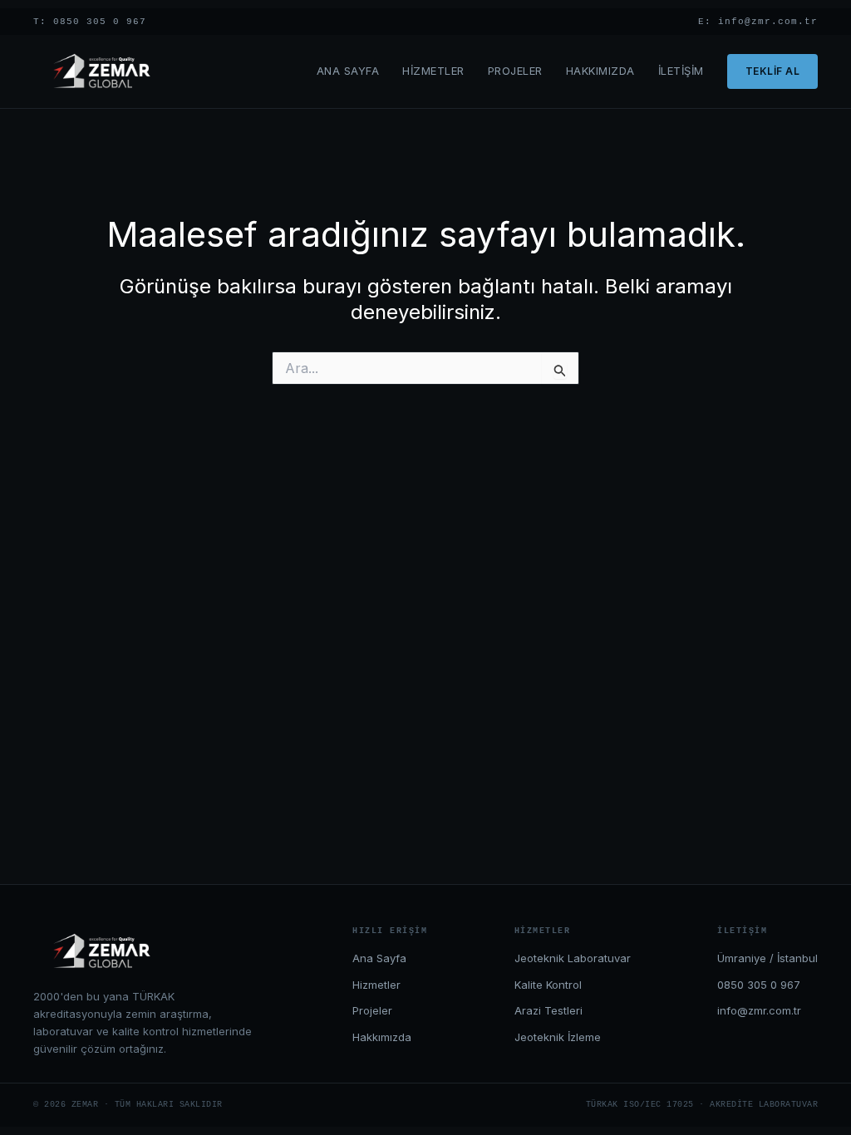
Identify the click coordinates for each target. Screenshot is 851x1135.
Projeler (372, 1010)
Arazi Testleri (548, 1010)
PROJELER (515, 70)
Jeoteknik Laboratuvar (572, 958)
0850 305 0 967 (758, 984)
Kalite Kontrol (548, 984)
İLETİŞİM (681, 70)
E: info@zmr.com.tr (758, 22)
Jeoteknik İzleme (557, 1037)
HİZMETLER (433, 70)
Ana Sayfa (379, 958)
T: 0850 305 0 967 (89, 22)
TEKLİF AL (772, 71)
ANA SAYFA (348, 70)
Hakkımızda (381, 1037)
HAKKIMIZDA (600, 70)
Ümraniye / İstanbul (767, 958)
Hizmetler (376, 984)
